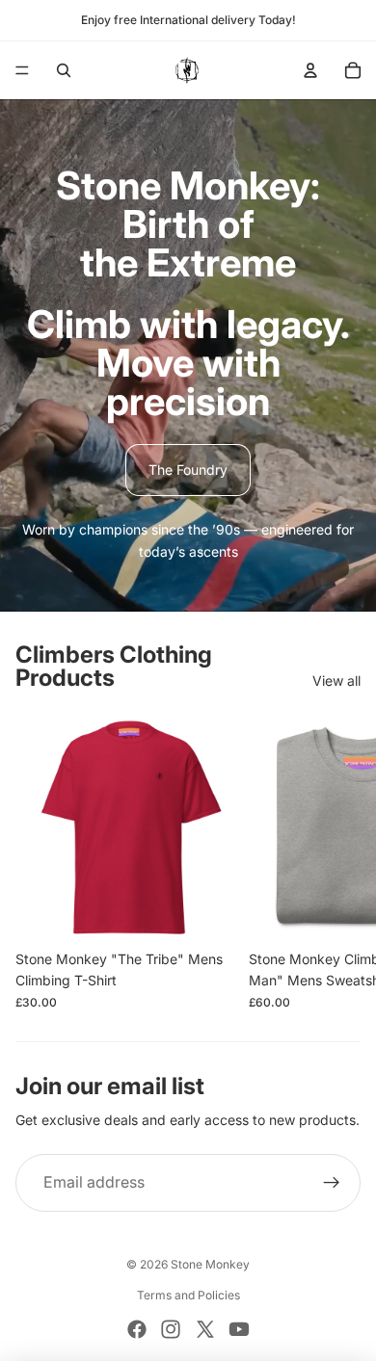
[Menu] (22, 70)
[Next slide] (343, 862)
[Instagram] (170, 1329)
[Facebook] (136, 1329)
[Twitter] (205, 1329)
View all (336, 680)
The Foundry (188, 469)
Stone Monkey (210, 1264)
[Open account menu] (310, 70)
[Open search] (63, 70)
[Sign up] (331, 1183)
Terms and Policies (188, 1295)
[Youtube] (239, 1329)
